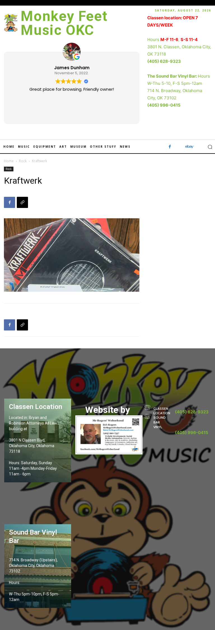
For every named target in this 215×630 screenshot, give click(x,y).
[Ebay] (189, 147)
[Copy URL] (22, 202)
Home (9, 161)
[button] (210, 147)
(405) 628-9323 (164, 61)
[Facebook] (170, 147)
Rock (23, 161)
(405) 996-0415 (164, 105)
